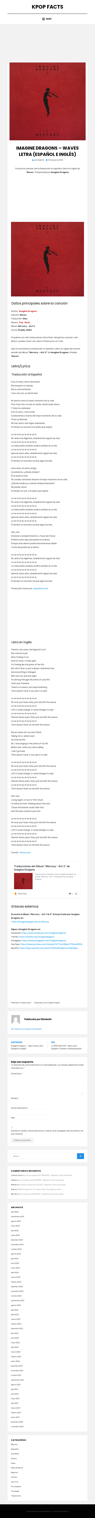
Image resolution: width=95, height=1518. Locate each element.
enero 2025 (15, 1235)
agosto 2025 (16, 1221)
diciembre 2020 (17, 1422)
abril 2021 (14, 1403)
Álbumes (14, 1445)
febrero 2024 (16, 1282)
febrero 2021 (16, 1413)
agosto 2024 (16, 1254)
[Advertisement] (47, 41)
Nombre (15, 1098)
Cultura (14, 1459)
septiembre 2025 (17, 1217)
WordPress (65, 1511)
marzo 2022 (15, 1352)
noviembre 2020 (17, 1427)
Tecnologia (15, 1491)
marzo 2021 (15, 1408)
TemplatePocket (45, 1511)
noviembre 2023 (17, 1291)
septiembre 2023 (17, 1301)
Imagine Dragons (54, 1003)
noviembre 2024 (17, 1245)
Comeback (15, 1454)
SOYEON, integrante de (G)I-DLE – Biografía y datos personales (42, 1185)
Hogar (13, 1463)
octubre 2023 (16, 1296)
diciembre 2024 (17, 1240)
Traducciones (26, 1003)
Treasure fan (16, 1175)
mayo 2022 (15, 1343)
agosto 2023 (16, 1305)
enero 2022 (15, 1361)
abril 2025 (15, 1231)
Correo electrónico (19, 1108)
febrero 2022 (16, 1357)
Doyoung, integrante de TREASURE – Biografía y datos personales (47, 1175)
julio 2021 (14, 1389)
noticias (14, 1477)
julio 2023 (14, 1310)
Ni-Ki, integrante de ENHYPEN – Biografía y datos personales (41, 1194)
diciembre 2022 (17, 1329)
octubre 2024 (16, 1249)
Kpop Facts (47, 6)
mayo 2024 (15, 1268)
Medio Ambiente (17, 1468)
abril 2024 (15, 1273)
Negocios (14, 1473)
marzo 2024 (15, 1277)
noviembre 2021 (17, 1371)
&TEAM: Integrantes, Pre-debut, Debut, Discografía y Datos (39, 1189)
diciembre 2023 (17, 1287)
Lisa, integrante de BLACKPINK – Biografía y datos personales (41, 1180)
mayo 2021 (15, 1399)
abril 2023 (15, 1315)
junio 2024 (15, 1263)
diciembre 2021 (17, 1366)
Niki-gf (13, 1194)
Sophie (13, 1180)
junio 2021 (15, 1394)
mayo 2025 (15, 1226)
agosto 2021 (16, 1385)
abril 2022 (15, 1347)
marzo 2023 (15, 1319)
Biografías (15, 1449)
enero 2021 (15, 1417)
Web (13, 1118)
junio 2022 (15, 1338)
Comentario (16, 1074)
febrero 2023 (16, 1324)
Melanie (14, 1185)
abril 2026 (15, 1212)
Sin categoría (16, 1487)
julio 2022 (14, 1333)
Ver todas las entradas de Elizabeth (26, 1029)
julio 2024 (14, 1259)
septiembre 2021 (17, 1380)
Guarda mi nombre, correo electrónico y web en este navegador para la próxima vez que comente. (47, 1132)
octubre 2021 (16, 1375)
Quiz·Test (14, 1482)
